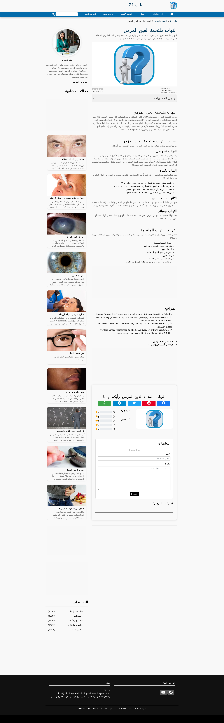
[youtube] (163, 692)
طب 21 (173, 21)
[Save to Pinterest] (149, 403)
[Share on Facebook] (163, 403)
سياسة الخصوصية (125, 708)
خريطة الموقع (93, 708)
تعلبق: (167, 464)
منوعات (142, 14)
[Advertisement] (134, 282)
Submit (134, 494)
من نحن (113, 708)
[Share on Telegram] (119, 403)
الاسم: (167, 454)
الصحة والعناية (158, 14)
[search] (53, 14)
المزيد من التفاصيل (80, 82)
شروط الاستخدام (141, 708)
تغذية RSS (81, 708)
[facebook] (170, 692)
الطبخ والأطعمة (126, 14)
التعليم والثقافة (108, 14)
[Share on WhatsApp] (104, 403)
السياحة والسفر (90, 14)
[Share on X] (134, 403)
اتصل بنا (104, 708)
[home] (171, 14)
